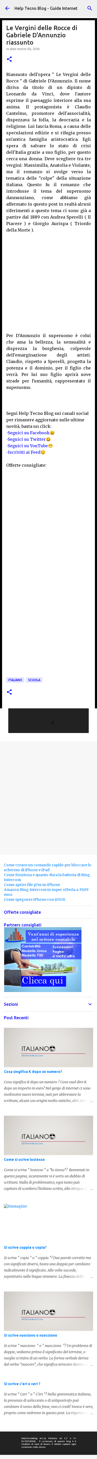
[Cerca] (90, 8)
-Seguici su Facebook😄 (30, 432)
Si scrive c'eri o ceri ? (22, 1384)
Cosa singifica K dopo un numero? (33, 1072)
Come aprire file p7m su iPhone (32, 884)
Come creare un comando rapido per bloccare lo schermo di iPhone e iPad (47, 867)
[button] (9, 59)
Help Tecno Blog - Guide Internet (46, 8)
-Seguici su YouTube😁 (29, 445)
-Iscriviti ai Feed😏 (26, 452)
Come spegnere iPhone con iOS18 (34, 899)
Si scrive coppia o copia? (25, 1247)
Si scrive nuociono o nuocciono (30, 1335)
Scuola (34, 680)
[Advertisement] (48, 282)
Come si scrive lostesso (24, 1159)
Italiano (15, 680)
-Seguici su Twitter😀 (28, 439)
